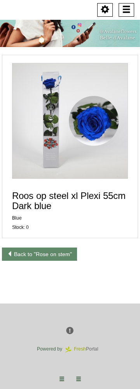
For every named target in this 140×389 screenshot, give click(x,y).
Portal (88, 349)
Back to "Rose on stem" (42, 254)
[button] (70, 121)
